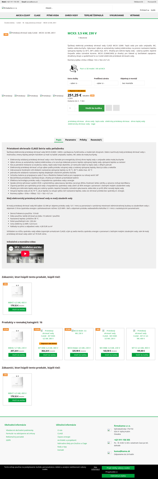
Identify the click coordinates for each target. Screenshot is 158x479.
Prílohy (83, 139)
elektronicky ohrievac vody (79, 124)
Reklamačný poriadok (15, 437)
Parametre (70, 139)
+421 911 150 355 (13, 2)
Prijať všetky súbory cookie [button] (118, 468)
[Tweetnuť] (71, 118)
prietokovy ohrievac (76, 121)
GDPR (8, 440)
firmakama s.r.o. (122, 425)
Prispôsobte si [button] (112, 472)
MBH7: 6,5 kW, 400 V (17, 302)
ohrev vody (89, 121)
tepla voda (99, 121)
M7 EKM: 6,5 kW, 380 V (48, 348)
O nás (60, 430)
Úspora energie (64, 437)
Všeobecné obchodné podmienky (19, 430)
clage (93, 124)
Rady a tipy (62, 447)
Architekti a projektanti (67, 440)
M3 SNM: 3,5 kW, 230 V (110, 348)
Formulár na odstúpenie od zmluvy (20, 433)
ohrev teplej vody (138, 121)
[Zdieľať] (69, 118)
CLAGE (60, 433)
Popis (58, 139)
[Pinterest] (74, 118)
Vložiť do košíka (93, 108)
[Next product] (153, 22)
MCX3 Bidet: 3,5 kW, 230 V (79, 348)
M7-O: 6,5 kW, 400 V (141, 348)
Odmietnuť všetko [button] (118, 476)
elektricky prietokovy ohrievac (117, 121)
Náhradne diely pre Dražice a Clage (72, 443)
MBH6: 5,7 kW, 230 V (17, 348)
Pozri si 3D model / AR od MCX (92, 68)
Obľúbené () (138, 2)
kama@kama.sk (32, 2)
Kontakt (61, 450)
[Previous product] (150, 22)
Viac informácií (95, 468)
